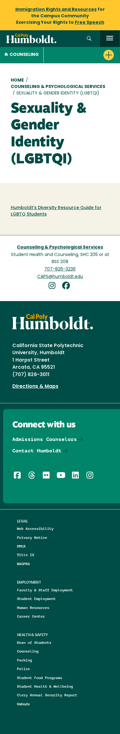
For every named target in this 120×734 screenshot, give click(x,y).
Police (23, 668)
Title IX (25, 554)
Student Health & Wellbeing (45, 686)
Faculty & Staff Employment (45, 590)
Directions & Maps (35, 386)
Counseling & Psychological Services (58, 87)
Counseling (24, 54)
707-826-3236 (60, 269)
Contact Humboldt (37, 451)
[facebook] (67, 286)
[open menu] (109, 39)
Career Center (31, 616)
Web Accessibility (35, 528)
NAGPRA (23, 563)
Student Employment (36, 598)
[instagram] (54, 286)
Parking (24, 660)
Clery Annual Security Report (47, 695)
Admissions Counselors (44, 439)
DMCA (21, 546)
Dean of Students (34, 642)
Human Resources (33, 607)
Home (17, 80)
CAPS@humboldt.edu (60, 277)
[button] (89, 39)
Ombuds (23, 704)
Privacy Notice (32, 537)
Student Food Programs (39, 677)
